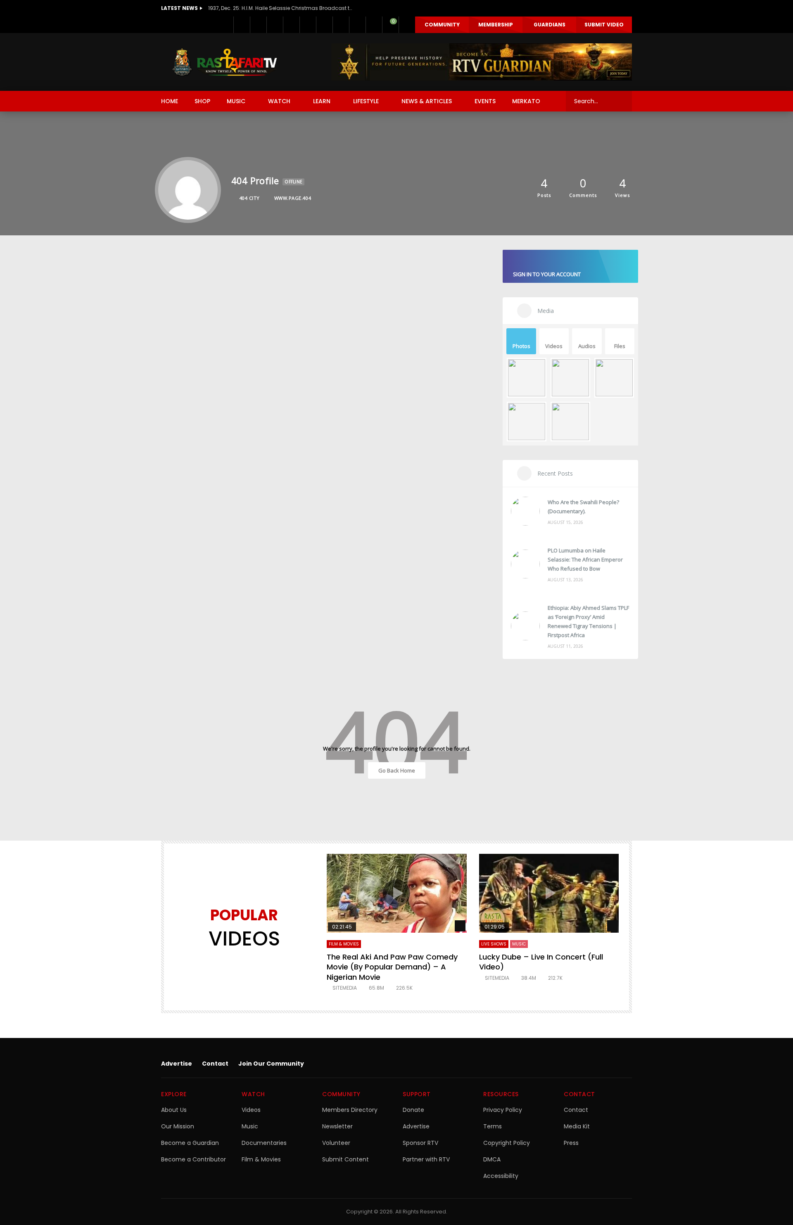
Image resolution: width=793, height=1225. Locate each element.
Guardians (549, 24)
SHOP (202, 101)
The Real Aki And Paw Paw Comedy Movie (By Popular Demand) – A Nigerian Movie (392, 967)
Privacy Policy (502, 1110)
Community (442, 24)
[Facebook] (241, 25)
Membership (495, 24)
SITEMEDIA (344, 987)
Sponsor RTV (420, 1143)
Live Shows (493, 944)
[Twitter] (258, 25)
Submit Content (345, 1159)
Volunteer (336, 1143)
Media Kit (577, 1126)
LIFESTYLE (366, 101)
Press (571, 1143)
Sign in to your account (547, 274)
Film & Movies (344, 944)
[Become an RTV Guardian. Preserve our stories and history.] (481, 62)
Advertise (176, 1063)
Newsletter (337, 1126)
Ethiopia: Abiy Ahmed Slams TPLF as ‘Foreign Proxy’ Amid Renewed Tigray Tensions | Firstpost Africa (588, 621)
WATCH (279, 101)
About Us (174, 1110)
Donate (413, 1110)
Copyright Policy (506, 1143)
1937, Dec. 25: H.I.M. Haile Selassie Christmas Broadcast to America (280, 8)
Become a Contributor (193, 1159)
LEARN (321, 101)
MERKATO (526, 101)
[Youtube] (307, 25)
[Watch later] (357, 25)
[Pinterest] (291, 25)
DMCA (492, 1159)
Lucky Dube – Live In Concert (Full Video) (541, 962)
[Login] (407, 25)
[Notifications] (374, 25)
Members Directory (350, 1110)
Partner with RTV (426, 1159)
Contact (215, 1063)
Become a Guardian (190, 1143)
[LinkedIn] (274, 25)
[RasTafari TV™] (224, 61)
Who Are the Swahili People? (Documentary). (583, 506)
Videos (251, 1110)
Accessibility (500, 1176)
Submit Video (604, 24)
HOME (169, 101)
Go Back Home (396, 770)
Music (250, 1126)
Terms (492, 1126)
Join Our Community (271, 1063)
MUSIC (236, 101)
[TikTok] (340, 25)
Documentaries (264, 1143)
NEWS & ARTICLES (426, 101)
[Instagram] (324, 25)
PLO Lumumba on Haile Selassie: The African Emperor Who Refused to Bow (585, 559)
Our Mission (177, 1126)
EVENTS (485, 101)
